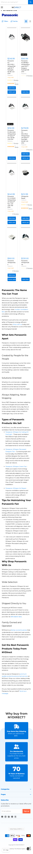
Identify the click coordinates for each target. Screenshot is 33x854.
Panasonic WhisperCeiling (25, 262)
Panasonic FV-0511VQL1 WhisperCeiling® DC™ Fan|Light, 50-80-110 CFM (11, 67)
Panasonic (10, 75)
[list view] (30, 21)
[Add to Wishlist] (11, 27)
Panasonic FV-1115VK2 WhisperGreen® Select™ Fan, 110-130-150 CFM (12, 202)
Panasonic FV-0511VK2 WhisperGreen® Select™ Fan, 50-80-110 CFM (12, 134)
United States (16, 829)
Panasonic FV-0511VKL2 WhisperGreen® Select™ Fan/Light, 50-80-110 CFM (25, 136)
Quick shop (12, 88)
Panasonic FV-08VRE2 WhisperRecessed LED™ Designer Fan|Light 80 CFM (25, 66)
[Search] (30, 2)
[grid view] (26, 21)
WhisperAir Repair (24, 197)
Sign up (26, 811)
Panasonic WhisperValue (11, 262)
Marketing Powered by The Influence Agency (14, 848)
